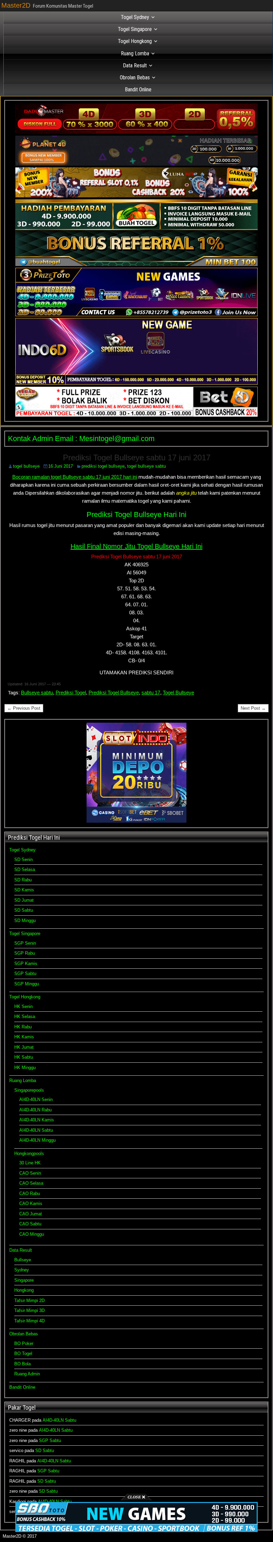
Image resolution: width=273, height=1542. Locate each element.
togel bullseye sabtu (146, 466)
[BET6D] (136, 415)
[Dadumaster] (136, 132)
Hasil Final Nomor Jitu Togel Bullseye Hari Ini (136, 546)
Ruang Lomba (135, 53)
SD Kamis (24, 889)
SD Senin (23, 859)
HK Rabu (23, 1026)
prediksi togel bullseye (103, 466)
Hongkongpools (29, 1153)
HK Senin (23, 1006)
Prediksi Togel (71, 692)
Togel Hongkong (135, 41)
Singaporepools (29, 1090)
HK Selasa (24, 1016)
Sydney (21, 1269)
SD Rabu (23, 879)
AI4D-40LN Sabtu (36, 1130)
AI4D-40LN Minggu (37, 1140)
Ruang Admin (27, 1373)
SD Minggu (25, 920)
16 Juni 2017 (60, 466)
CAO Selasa (31, 1183)
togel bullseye (26, 466)
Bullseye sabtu (37, 692)
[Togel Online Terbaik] (136, 1530)
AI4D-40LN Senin (36, 1099)
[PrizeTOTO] (136, 314)
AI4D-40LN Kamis (36, 1119)
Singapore (24, 1280)
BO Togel (23, 1353)
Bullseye (22, 1259)
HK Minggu (25, 1067)
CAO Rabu (29, 1193)
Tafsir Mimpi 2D (29, 1300)
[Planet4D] (136, 164)
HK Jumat (24, 1047)
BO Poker (23, 1343)
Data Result (135, 65)
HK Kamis (24, 1036)
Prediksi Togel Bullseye (114, 692)
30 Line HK (30, 1162)
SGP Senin (25, 943)
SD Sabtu (23, 910)
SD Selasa (24, 869)
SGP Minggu (26, 983)
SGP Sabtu (25, 973)
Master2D (15, 5)
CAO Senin (30, 1173)
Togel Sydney (135, 17)
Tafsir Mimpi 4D (29, 1320)
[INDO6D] (136, 383)
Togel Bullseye (178, 692)
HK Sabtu (23, 1057)
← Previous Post (23, 708)
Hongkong (24, 1290)
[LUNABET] (136, 195)
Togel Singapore (135, 29)
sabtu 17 (150, 692)
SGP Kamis (25, 963)
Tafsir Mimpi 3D (29, 1310)
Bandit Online (138, 89)
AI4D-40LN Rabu (35, 1109)
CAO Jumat (30, 1213)
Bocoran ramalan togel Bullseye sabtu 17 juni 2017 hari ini (74, 477)
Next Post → (253, 708)
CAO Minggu (31, 1234)
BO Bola (22, 1363)
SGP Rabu (24, 953)
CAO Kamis (30, 1203)
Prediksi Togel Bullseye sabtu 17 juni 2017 (136, 457)
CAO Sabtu (30, 1223)
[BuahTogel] (136, 264)
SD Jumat (24, 900)
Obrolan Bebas (135, 77)
